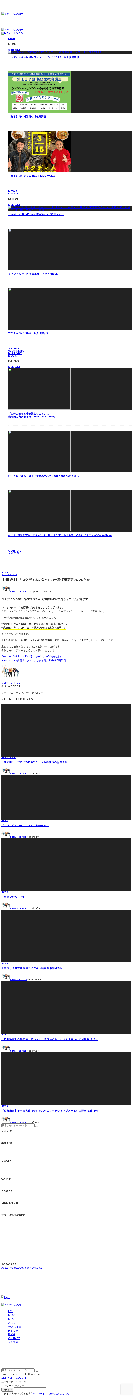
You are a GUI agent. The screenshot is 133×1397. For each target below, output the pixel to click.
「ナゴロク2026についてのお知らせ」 (25, 825)
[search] (36, 1126)
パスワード (7, 1385)
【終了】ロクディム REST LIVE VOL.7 (32, 175)
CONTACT (14, 1338)
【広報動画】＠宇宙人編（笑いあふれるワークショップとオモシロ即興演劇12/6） (51, 1110)
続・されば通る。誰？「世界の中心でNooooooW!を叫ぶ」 (45, 476)
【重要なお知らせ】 (13, 896)
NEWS (4, 572)
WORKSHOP (15, 1326)
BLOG (12, 355)
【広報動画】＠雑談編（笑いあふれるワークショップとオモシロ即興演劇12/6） (49, 1039)
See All (14, 49)
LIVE (11, 38)
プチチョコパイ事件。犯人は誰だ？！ (30, 333)
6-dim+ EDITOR (18, 980)
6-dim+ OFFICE (18, 592)
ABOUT (12, 1323)
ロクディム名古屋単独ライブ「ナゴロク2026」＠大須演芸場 (43, 57)
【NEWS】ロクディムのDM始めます (41, 656)
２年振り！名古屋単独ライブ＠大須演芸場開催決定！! (33, 968)
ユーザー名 (7, 1381)
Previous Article (10, 656)
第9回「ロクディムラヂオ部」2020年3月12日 (41, 660)
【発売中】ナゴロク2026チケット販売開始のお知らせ (34, 762)
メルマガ (13, 553)
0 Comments (9, 574)
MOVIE (13, 193)
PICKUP (12, 758)
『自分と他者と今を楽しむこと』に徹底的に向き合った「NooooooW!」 (32, 415)
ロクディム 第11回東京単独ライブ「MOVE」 (34, 273)
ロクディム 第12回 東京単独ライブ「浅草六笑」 (36, 214)
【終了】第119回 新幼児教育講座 (27, 116)
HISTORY (13, 1330)
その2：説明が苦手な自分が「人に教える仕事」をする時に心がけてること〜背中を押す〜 (60, 535)
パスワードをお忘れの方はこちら (51, 1393)
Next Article (8, 660)
